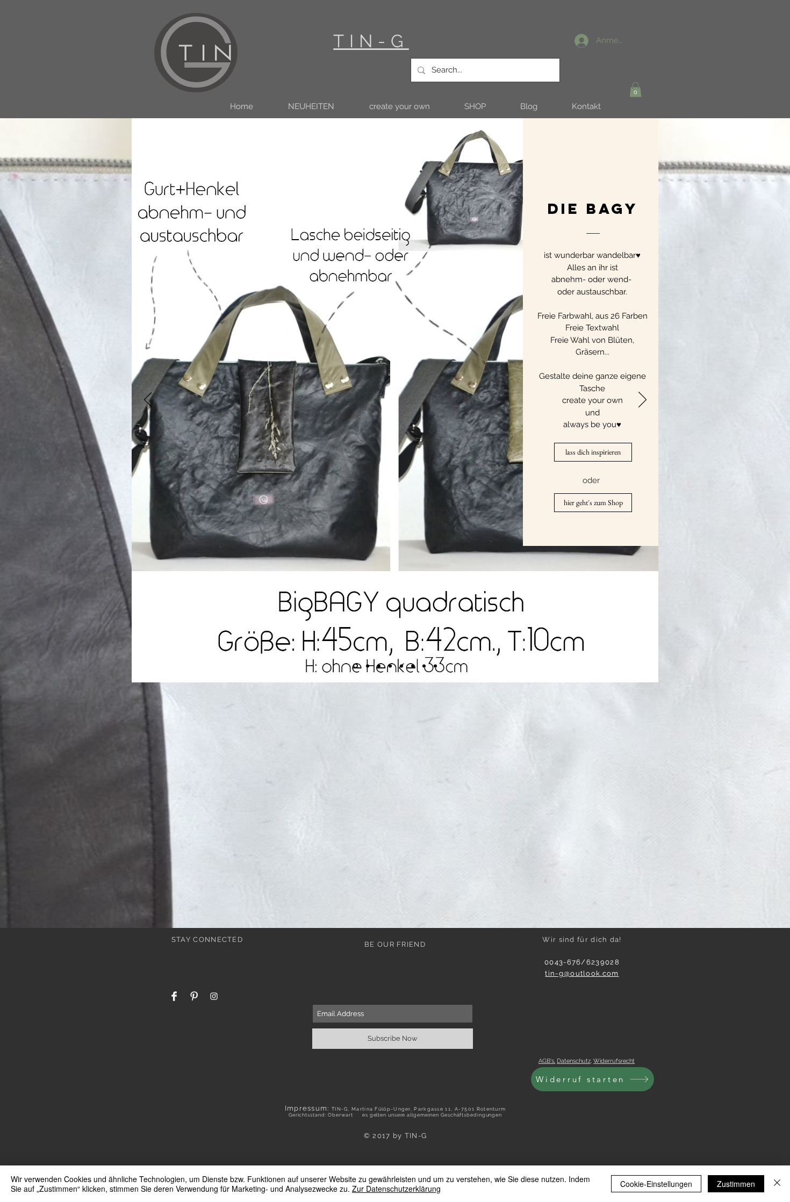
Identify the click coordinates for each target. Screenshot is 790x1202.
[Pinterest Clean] (194, 996)
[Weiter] (642, 400)
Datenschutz (574, 1060)
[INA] (366, 666)
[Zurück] (148, 400)
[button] (310, 106)
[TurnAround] (424, 665)
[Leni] (401, 665)
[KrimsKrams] (435, 665)
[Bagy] (354, 665)
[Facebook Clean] (174, 996)
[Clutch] (412, 665)
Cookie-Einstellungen (656, 1183)
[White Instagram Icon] (214, 996)
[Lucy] (378, 665)
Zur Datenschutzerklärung (396, 1188)
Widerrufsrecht (614, 1060)
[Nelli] (390, 665)
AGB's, (546, 1060)
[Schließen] (777, 1183)
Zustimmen (736, 1183)
